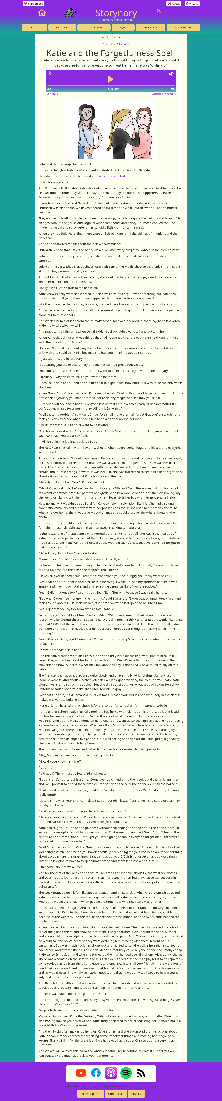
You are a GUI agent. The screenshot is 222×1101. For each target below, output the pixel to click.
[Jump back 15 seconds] (49, 73)
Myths (123, 27)
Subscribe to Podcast (163, 93)
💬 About (174, 3)
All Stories (123, 44)
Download (52, 93)
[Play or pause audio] (111, 79)
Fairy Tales (62, 27)
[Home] (41, 12)
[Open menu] (182, 11)
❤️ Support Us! (33, 3)
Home (97, 44)
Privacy (136, 1094)
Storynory (116, 12)
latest (109, 44)
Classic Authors (94, 27)
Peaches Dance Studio (111, 176)
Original (34, 27)
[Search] (159, 11)
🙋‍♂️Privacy (192, 3)
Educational (150, 27)
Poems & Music (183, 27)
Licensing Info (90, 1094)
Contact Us (116, 1094)
